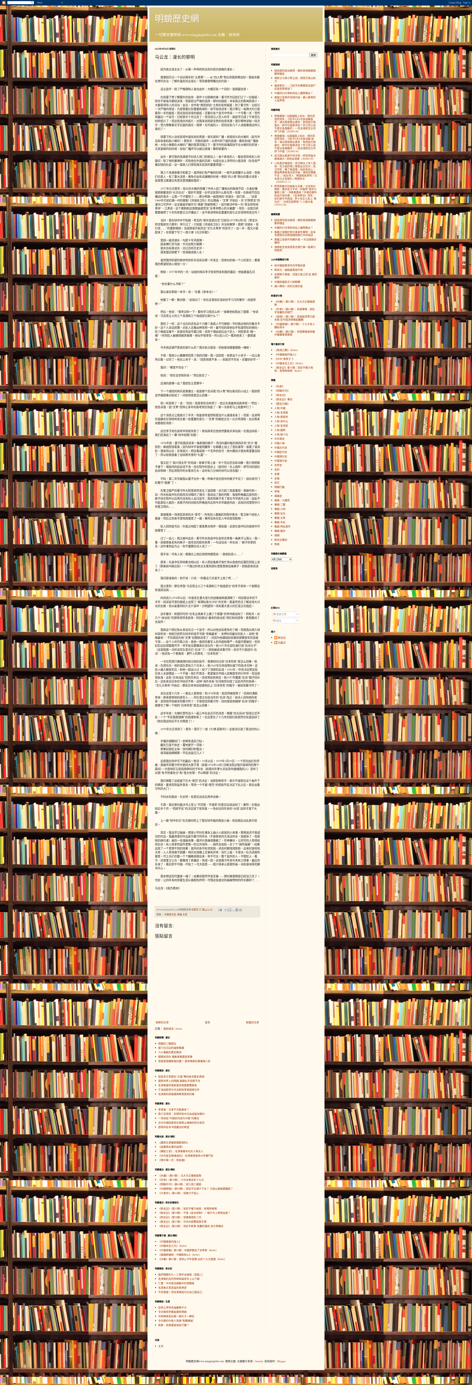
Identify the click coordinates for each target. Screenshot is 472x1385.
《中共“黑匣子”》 (284, 359)
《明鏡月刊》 (282, 390)
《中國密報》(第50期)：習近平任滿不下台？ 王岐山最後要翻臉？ (195, 1188)
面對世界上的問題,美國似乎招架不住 (179, 1080)
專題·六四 (279, 509)
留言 (278, 620)
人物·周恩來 (281, 416)
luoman (259, 1361)
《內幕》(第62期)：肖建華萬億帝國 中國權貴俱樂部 (294, 333)
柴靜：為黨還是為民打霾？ (173, 1325)
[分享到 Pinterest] (240, 910)
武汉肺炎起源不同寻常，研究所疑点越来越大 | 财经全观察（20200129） (295, 157)
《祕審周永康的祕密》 (171, 1146)
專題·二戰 (279, 504)
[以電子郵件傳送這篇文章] (226, 910)
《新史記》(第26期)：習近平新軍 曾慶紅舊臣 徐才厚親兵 (190, 1226)
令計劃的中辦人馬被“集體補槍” (176, 1320)
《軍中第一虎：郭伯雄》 (172, 1160)
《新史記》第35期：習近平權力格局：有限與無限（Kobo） (293, 369)
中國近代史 (280, 452)
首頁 (207, 1022)
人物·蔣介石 (281, 434)
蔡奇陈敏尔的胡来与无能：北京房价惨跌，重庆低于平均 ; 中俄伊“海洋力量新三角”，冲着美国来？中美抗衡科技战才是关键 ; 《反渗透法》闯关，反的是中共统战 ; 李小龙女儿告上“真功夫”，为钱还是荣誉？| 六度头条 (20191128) (295, 195)
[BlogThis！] (230, 910)
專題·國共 (279, 531)
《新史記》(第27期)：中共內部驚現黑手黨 (182, 1221)
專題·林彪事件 (282, 526)
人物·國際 (279, 430)
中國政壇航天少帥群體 (287, 282)
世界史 (278, 465)
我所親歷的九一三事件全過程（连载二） (181, 1274)
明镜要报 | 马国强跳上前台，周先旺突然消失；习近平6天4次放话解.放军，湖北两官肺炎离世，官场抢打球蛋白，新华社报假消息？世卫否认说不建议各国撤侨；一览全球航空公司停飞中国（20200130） (295, 143)
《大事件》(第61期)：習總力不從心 (178, 1193)
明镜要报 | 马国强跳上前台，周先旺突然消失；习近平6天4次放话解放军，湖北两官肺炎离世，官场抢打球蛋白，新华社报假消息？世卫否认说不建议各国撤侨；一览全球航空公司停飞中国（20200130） (295, 123)
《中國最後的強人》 (169, 1241)
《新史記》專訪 (283, 399)
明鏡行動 (279, 487)
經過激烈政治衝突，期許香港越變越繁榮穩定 (295, 72)
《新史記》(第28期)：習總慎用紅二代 (179, 1217)
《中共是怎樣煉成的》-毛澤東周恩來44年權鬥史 (185, 1155)
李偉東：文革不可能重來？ (173, 1109)
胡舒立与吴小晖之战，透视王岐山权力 (295, 79)
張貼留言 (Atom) (172, 1028)
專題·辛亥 (279, 522)
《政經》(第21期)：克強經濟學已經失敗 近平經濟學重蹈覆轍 (294, 318)
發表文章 (281, 614)
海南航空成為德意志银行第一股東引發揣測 (295, 248)
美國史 (278, 496)
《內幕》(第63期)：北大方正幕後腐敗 (179, 1175)
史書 (277, 474)
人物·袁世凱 (281, 425)
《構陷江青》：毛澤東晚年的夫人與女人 (180, 1151)
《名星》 (279, 386)
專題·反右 (279, 513)
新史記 (282, 637)
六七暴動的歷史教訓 (169, 1052)
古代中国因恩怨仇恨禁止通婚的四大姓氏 (181, 1122)
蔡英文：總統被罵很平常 (288, 270)
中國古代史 (280, 447)
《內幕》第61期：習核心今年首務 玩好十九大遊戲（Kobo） (192, 1259)
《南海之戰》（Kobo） (286, 350)
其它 (277, 482)
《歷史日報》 (282, 403)
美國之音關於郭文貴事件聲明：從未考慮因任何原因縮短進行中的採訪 (295, 233)
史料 (277, 469)
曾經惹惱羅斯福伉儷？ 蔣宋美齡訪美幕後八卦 (184, 1061)
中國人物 (279, 443)
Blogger (281, 1361)
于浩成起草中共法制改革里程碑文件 (178, 1089)
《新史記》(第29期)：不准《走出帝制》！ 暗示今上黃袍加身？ (194, 1212)
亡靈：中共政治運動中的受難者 (176, 1283)
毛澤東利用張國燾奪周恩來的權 (176, 1094)
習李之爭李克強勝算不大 (172, 1307)
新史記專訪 (280, 539)
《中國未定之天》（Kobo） (173, 1245)
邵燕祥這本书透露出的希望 (173, 1127)
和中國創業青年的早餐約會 (289, 265)
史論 (277, 478)
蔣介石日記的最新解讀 (171, 1047)
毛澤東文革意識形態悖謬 (172, 1287)
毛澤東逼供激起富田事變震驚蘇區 (177, 1085)
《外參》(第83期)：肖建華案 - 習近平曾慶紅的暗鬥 (294, 310)
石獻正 (282, 642)
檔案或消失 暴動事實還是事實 (175, 1056)
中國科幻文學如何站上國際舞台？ (293, 93)
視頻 (277, 535)
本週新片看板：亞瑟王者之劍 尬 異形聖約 (295, 275)
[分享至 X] (233, 910)
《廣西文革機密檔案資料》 (173, 1142)
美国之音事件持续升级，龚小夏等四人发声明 (295, 98)
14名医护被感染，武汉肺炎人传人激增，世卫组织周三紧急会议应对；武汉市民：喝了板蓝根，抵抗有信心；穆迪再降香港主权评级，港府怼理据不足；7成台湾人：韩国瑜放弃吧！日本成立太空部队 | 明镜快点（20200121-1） (295, 172)
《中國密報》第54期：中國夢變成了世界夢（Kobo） (188, 1250)
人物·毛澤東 (281, 412)
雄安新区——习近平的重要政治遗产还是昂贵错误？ (295, 87)
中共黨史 (279, 438)
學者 (277, 544)
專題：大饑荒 (282, 500)
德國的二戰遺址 (167, 1043)
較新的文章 (162, 1022)
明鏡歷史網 (177, 18)
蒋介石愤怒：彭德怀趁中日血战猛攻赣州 (181, 1113)
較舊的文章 (252, 1022)
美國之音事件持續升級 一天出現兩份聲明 (295, 241)
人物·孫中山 (281, 421)
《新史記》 (280, 395)
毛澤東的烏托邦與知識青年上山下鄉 (178, 1278)
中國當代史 (280, 460)
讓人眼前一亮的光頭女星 (288, 286)
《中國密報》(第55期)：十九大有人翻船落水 (294, 325)
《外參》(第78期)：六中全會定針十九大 (181, 1179)
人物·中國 (279, 408)
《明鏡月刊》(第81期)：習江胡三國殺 (179, 1184)
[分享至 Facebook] (237, 910)
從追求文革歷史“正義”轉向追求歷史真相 (181, 1076)
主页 (160, 1346)
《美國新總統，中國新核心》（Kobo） (179, 1254)
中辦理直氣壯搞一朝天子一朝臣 (176, 1316)
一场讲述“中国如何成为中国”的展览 (178, 1118)
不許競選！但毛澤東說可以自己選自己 (180, 1292)
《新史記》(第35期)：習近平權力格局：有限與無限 (187, 1208)
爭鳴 (277, 491)
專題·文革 (182, 914)
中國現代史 (170, 914)
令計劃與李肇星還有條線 (172, 1311)
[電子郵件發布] (219, 909)
